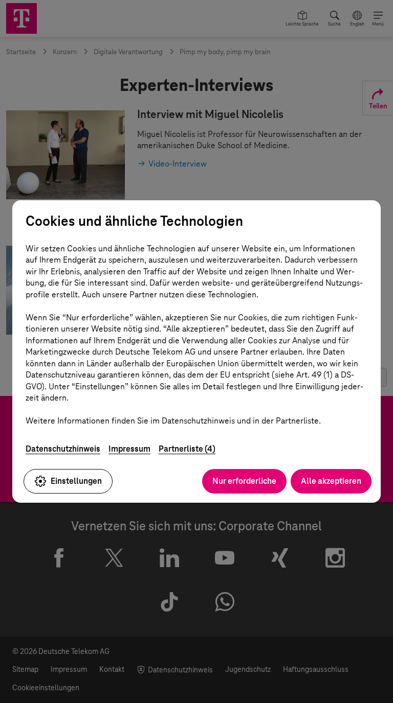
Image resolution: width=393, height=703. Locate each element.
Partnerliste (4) (187, 448)
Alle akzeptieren (331, 481)
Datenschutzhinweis (63, 448)
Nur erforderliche (244, 481)
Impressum (129, 448)
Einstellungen (76, 481)
